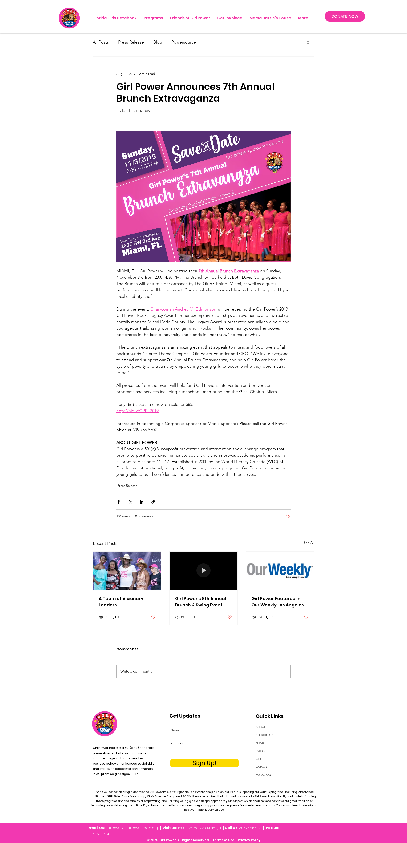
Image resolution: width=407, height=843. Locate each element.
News (260, 743)
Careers (262, 766)
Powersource (183, 42)
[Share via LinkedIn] (141, 502)
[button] (308, 42)
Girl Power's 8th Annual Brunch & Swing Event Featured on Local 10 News (200, 602)
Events (260, 751)
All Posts (101, 42)
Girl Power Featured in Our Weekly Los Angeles (278, 602)
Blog (157, 42)
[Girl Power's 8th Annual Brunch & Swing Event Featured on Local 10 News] (204, 571)
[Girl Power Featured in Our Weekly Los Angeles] (280, 571)
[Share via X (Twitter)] (130, 502)
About (260, 727)
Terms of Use (223, 840)
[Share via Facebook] (118, 502)
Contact (262, 759)
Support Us (264, 735)
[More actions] (288, 74)
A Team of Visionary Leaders (121, 602)
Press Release (131, 42)
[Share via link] (153, 502)
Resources (264, 774)
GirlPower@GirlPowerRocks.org (132, 827)
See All (309, 542)
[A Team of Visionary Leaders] (127, 571)
